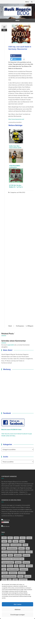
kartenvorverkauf (8, 562)
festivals (29, 552)
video (15, 580)
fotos (10, 555)
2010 (4, 538)
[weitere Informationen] (24, 59)
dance (22, 541)
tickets (20, 576)
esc (28, 548)
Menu (27, 2)
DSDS (25, 545)
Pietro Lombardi (13, 569)
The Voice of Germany (9, 576)
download (5, 545)
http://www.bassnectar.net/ (16, 119)
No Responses (20, 326)
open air (29, 566)
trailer (4, 580)
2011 (10, 538)
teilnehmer (13, 573)
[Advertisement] (21, 259)
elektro (21, 548)
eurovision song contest (9, 552)
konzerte (26, 562)
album (22, 538)
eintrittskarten (12, 548)
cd (10, 541)
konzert (18, 562)
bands (29, 538)
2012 (16, 538)
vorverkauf (23, 580)
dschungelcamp (16, 545)
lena (4, 566)
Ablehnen (17, 609)
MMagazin (30, 326)
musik (22, 566)
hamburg (26, 555)
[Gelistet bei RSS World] (5, 526)
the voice (21, 573)
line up (10, 566)
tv (9, 580)
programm (24, 569)
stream (5, 573)
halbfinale (18, 555)
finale (4, 555)
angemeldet (10, 345)
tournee (27, 576)
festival (21, 552)
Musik (10, 326)
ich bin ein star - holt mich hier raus (13, 559)
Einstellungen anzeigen (17, 614)
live (16, 566)
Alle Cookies (17, 604)
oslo (4, 569)
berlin (4, 541)
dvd (4, 548)
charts (15, 541)
